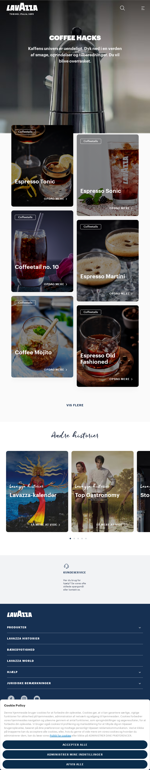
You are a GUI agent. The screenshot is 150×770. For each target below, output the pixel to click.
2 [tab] (74, 539)
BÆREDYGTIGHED (21, 649)
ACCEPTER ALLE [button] (75, 744)
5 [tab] (86, 539)
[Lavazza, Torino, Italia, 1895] (20, 9)
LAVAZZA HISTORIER (23, 638)
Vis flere (75, 405)
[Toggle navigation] (142, 8)
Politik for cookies (60, 735)
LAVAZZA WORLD (20, 660)
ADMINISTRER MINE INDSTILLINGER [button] (75, 754)
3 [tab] (78, 539)
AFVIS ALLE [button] (75, 764)
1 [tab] (70, 539)
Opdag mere (54, 198)
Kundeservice (74, 572)
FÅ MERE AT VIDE (44, 524)
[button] (122, 8)
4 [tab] (82, 539)
